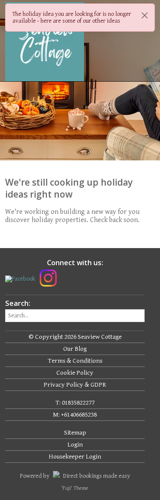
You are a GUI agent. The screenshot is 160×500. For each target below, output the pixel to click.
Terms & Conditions (75, 360)
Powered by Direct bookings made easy (75, 476)
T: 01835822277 (75, 402)
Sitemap (75, 432)
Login (75, 444)
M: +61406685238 (75, 414)
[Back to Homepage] (37, 41)
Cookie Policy (74, 372)
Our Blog (75, 348)
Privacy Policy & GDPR (75, 384)
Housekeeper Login (75, 456)
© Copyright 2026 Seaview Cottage (75, 336)
